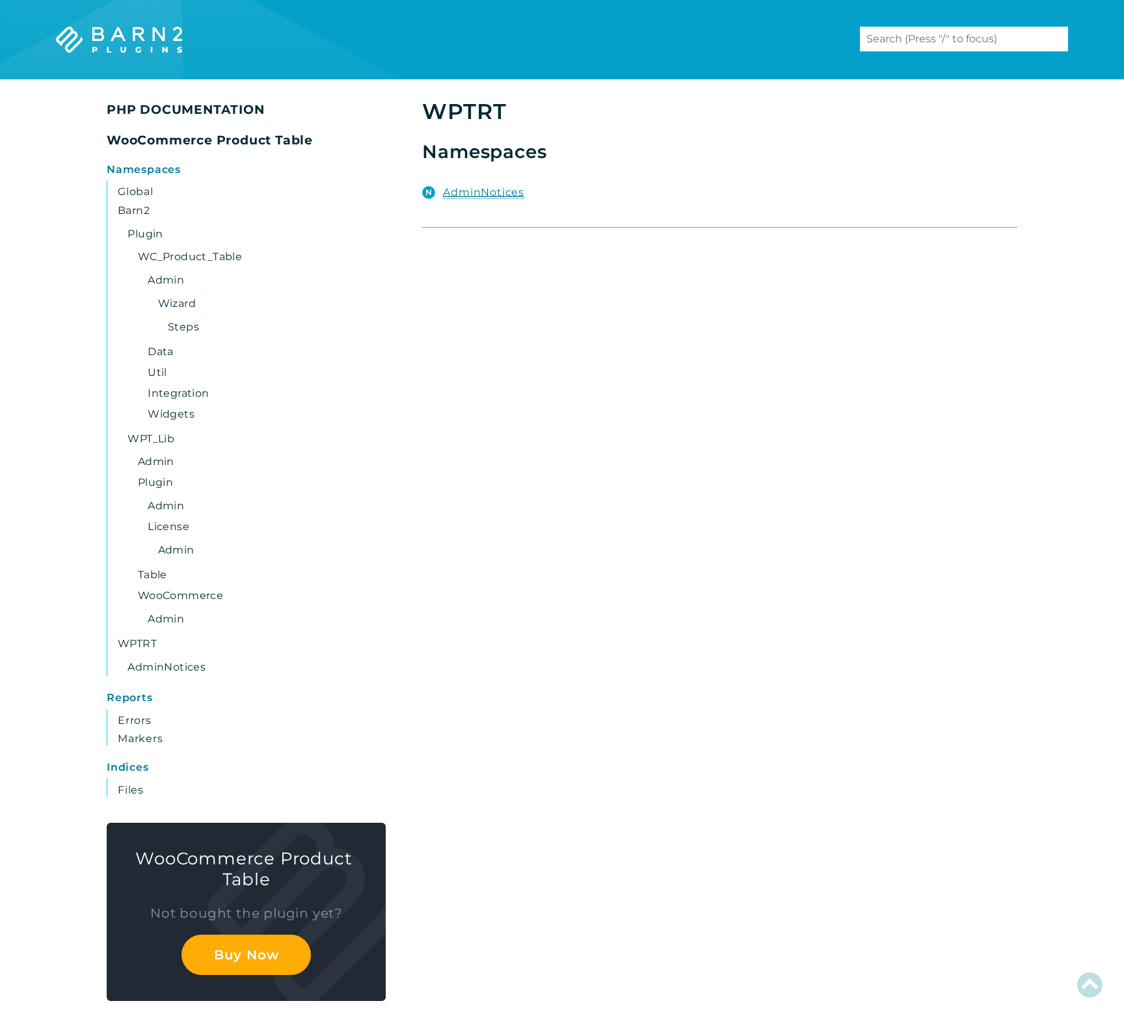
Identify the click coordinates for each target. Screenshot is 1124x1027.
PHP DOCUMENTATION (186, 109)
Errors (135, 720)
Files (131, 790)
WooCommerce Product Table (210, 140)
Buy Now (246, 955)
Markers (140, 738)
